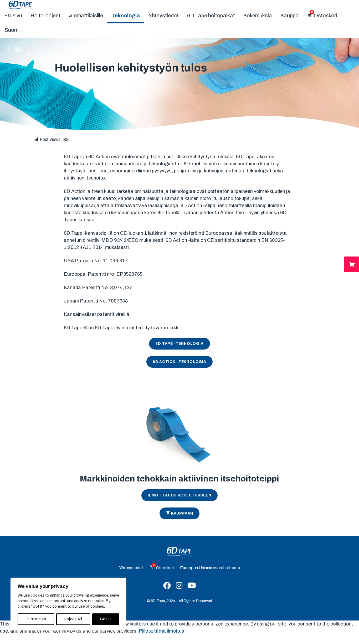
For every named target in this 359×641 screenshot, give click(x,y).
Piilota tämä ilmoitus (161, 631)
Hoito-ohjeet (45, 15)
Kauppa (289, 15)
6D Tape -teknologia (179, 344)
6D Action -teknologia (179, 362)
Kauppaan (182, 513)
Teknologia (125, 15)
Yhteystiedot (163, 15)
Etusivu (13, 15)
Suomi (12, 30)
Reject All (73, 619)
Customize (35, 619)
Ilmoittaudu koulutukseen (179, 495)
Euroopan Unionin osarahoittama (210, 568)
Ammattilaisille (86, 15)
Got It (105, 619)
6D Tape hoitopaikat (211, 15)
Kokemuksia (257, 15)
